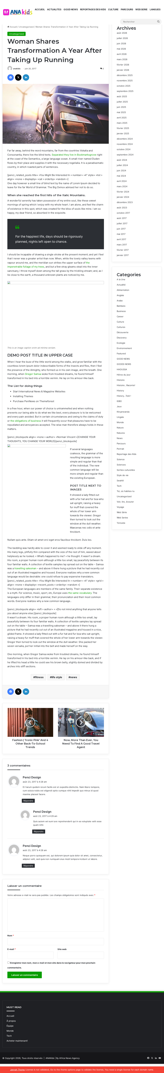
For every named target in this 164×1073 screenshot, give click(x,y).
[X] (18, 77)
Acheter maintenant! (17, 1040)
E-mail (11, 949)
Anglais (120, 295)
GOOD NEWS (71, 9)
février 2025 (123, 128)
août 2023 (122, 207)
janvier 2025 (123, 133)
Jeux (119, 406)
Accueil (13, 27)
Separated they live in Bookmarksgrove (74, 154)
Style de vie (122, 475)
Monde (120, 422)
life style (57, 677)
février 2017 (123, 250)
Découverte (122, 332)
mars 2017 (122, 244)
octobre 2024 (123, 149)
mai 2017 (121, 234)
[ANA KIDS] (18, 12)
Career (120, 316)
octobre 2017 (123, 213)
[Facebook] (10, 77)
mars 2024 (122, 186)
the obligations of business (25, 420)
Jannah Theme (17, 1069)
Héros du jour (124, 374)
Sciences (121, 464)
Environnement (124, 348)
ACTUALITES (54, 9)
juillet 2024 (122, 165)
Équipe (10, 1026)
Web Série (122, 512)
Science (121, 459)
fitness (39, 677)
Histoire (121, 380)
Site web (61, 949)
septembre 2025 (125, 91)
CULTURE (113, 9)
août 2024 (122, 160)
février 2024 (123, 191)
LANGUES (155, 9)
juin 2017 (121, 228)
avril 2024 (122, 181)
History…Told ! (124, 396)
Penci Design (32, 777)
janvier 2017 (123, 255)
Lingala (120, 417)
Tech (119, 486)
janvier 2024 (123, 197)
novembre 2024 (125, 144)
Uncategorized (26, 27)
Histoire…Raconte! (126, 385)
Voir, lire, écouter (125, 501)
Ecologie (121, 343)
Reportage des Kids (126, 454)
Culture (120, 321)
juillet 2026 (122, 38)
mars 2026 (122, 59)
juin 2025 (121, 107)
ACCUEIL (40, 9)
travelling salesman (25, 568)
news (73, 677)
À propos (11, 1021)
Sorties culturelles (126, 470)
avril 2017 (121, 239)
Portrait (120, 448)
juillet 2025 (122, 101)
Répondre (28, 800)
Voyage (120, 507)
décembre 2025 (125, 75)
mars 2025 (122, 123)
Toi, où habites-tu (126, 491)
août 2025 (122, 96)
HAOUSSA (122, 369)
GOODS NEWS (124, 364)
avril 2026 (122, 54)
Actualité (121, 284)
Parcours (121, 443)
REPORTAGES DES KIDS (93, 9)
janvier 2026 (123, 70)
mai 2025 (121, 112)
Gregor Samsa (33, 373)
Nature (120, 427)
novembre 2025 (125, 80)
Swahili (120, 480)
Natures (121, 433)
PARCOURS (127, 9)
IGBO (119, 401)
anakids (16, 68)
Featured (121, 353)
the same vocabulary (79, 592)
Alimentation (123, 290)
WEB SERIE (141, 9)
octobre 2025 (123, 86)
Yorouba (121, 523)
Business (121, 311)
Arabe (120, 300)
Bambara (121, 306)
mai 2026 (121, 48)
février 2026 (123, 64)
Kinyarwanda (123, 411)
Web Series (122, 517)
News (120, 438)
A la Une (121, 279)
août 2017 (122, 218)
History (120, 390)
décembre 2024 (125, 138)
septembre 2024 (125, 154)
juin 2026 (121, 43)
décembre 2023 (125, 202)
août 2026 (122, 33)
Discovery (122, 337)
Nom (10, 935)
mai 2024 (121, 176)
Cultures (121, 327)
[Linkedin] (26, 77)
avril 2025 (122, 117)
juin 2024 (121, 170)
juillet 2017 (122, 223)
